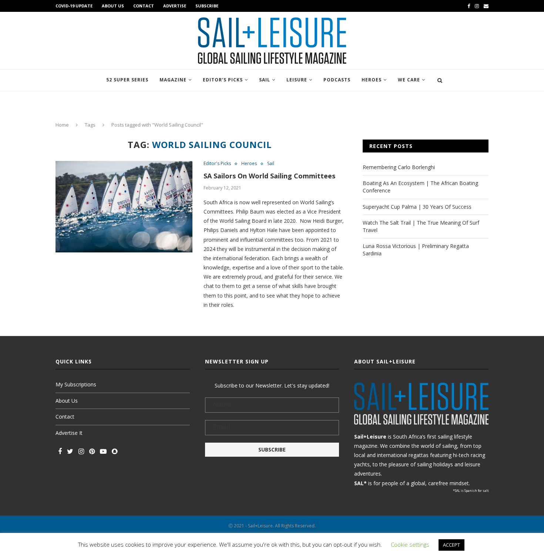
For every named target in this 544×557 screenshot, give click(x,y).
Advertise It (69, 432)
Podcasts (336, 80)
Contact (143, 6)
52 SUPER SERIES (127, 80)
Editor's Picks (217, 163)
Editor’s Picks (223, 80)
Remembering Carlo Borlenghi (399, 167)
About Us (113, 6)
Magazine (173, 80)
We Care (409, 80)
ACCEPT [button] (451, 544)
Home (62, 124)
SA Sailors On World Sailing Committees (269, 175)
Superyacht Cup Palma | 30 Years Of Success (417, 206)
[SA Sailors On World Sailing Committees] (124, 206)
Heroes (372, 80)
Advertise (174, 6)
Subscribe (206, 6)
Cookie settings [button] (410, 544)
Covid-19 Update (74, 6)
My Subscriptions (76, 384)
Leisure (296, 80)
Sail (264, 80)
